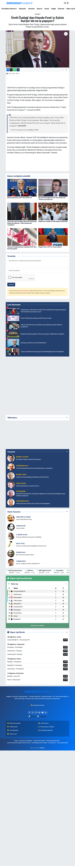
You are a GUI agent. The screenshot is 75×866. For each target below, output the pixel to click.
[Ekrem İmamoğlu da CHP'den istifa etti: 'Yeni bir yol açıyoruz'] (53, 187)
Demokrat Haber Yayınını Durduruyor (28, 459)
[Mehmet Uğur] (11, 476)
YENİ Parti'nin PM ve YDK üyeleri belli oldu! (53, 221)
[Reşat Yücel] (11, 545)
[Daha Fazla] (18, 69)
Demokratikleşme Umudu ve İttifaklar (29, 537)
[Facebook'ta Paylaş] (7, 69)
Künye (16, 740)
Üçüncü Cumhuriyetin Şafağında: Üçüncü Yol (31, 546)
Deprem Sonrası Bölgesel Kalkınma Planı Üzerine (32, 477)
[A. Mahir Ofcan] (11, 536)
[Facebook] (29, 712)
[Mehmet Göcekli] (11, 458)
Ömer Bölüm (20, 526)
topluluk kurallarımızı (24, 290)
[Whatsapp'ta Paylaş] (14, 69)
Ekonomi (61, 9)
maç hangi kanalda (62, 742)
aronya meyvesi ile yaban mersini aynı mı (19, 742)
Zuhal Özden (21, 483)
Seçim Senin (20, 528)
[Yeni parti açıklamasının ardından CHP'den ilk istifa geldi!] (22, 237)
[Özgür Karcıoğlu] (11, 502)
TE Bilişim (42, 748)
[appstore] (32, 717)
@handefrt (22, 126)
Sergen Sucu (20, 552)
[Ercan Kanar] (11, 493)
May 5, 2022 (34, 130)
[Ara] (65, 3)
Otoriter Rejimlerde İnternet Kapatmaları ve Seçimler (34, 468)
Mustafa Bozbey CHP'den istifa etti (19, 197)
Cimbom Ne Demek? (39, 740)
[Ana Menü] (68, 3)
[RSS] (45, 712)
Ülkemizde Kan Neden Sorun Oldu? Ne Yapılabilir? (33, 503)
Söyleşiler (22, 9)
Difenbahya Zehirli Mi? (53, 740)
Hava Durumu (45, 723)
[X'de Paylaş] (11, 69)
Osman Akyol (21, 561)
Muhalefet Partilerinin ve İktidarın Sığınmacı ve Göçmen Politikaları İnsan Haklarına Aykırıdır (40, 494)
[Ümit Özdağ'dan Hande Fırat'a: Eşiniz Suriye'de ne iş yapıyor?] (37, 48)
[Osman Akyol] (11, 562)
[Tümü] (67, 417)
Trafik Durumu (13, 726)
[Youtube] (42, 712)
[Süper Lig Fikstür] (67, 632)
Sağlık (53, 9)
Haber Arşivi (13, 734)
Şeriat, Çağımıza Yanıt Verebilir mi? (28, 563)
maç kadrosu (52, 742)
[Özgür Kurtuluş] (11, 467)
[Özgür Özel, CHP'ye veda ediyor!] (53, 237)
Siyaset (39, 9)
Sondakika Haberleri (9, 9)
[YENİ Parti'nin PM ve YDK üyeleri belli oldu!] (53, 211)
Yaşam (46, 9)
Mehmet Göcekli (22, 457)
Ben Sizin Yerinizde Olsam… (25, 555)
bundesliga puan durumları (39, 742)
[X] (32, 712)
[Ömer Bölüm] (11, 527)
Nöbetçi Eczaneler (15, 723)
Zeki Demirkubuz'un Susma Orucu (27, 486)
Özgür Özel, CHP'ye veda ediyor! (50, 247)
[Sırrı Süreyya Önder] (11, 518)
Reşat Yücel (20, 543)
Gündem (31, 9)
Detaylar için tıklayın (37, 625)
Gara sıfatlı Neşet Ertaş (24, 519)
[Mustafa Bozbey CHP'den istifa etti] (22, 187)
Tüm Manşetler (13, 730)
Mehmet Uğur (21, 474)
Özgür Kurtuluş (22, 465)
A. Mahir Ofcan (21, 534)
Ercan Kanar (20, 491)
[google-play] (42, 717)
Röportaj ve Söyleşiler (25, 740)
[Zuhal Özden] (11, 484)
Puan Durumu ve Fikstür (47, 726)
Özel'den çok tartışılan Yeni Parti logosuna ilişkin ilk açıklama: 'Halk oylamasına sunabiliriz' (22, 223)
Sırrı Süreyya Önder (23, 517)
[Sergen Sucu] (11, 553)
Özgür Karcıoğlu (22, 501)
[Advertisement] (37, 385)
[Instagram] (35, 712)
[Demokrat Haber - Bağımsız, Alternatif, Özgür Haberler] (19, 3)
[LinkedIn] (39, 712)
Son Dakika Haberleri (46, 730)
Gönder (11, 284)
